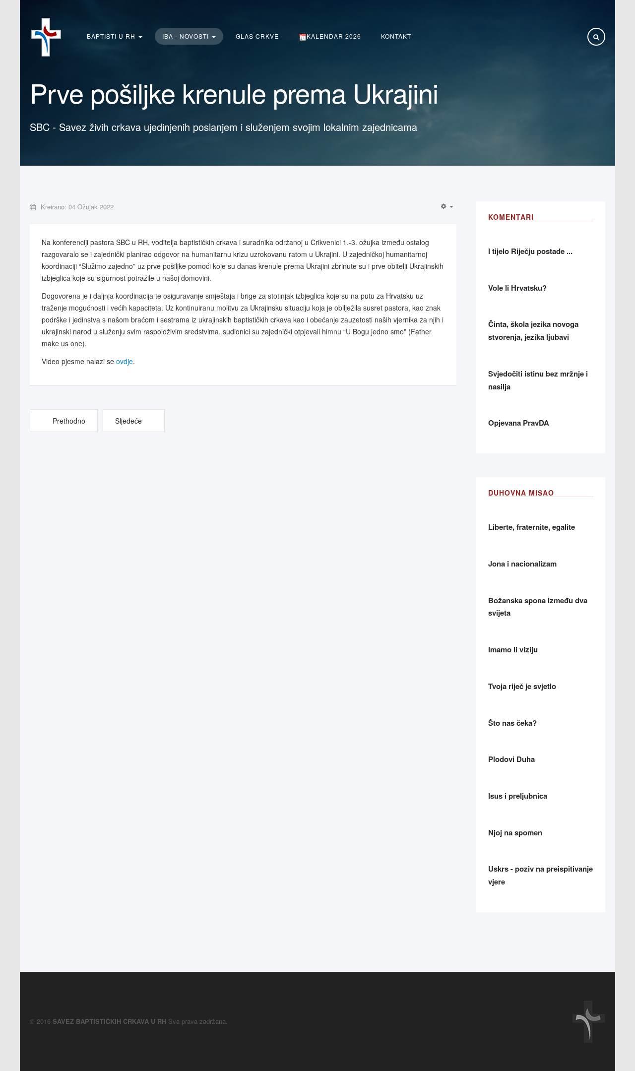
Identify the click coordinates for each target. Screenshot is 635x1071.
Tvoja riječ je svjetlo (522, 686)
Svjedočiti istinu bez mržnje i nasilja (538, 380)
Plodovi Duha (511, 759)
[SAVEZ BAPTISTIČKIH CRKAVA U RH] (46, 37)
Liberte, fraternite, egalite (531, 526)
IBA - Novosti (186, 36)
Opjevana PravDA (518, 422)
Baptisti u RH (112, 36)
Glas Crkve (257, 36)
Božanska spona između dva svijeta (537, 607)
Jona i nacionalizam (522, 563)
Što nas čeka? (512, 722)
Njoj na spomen (515, 832)
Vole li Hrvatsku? (517, 287)
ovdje (124, 361)
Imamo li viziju (513, 649)
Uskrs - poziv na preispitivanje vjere (540, 875)
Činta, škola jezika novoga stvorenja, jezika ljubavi (533, 330)
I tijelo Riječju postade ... (530, 251)
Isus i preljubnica (517, 795)
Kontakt (396, 36)
